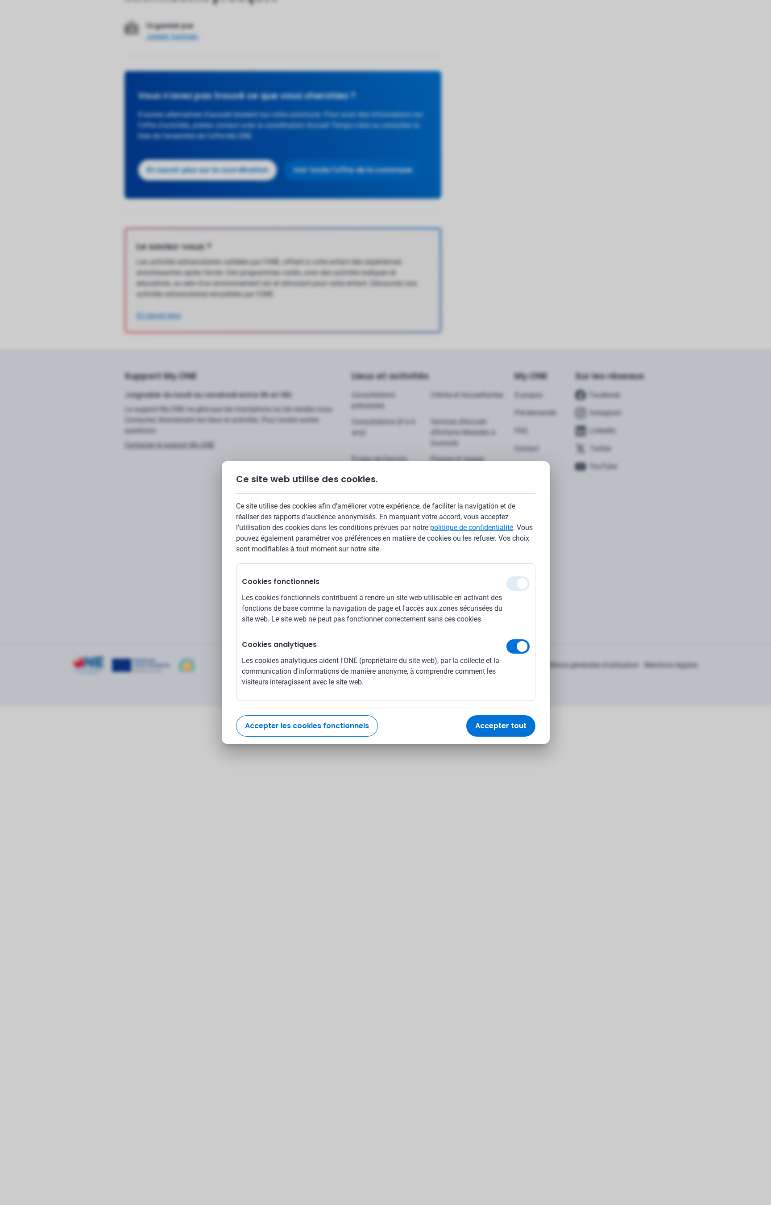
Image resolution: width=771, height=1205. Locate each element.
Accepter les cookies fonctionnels (307, 726)
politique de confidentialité (471, 527)
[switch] (518, 646)
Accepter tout (500, 726)
